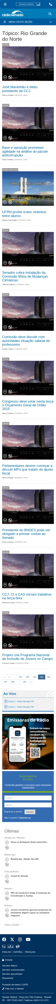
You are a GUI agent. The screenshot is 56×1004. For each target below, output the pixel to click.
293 (27, 677)
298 (12, 682)
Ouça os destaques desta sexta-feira (29, 842)
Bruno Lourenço (7, 542)
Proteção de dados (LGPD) (15, 984)
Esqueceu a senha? (13, 811)
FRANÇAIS (30, 952)
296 (48, 677)
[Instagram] (20, 940)
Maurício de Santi (8, 602)
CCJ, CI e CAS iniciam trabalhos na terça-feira (27, 596)
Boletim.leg (9, 854)
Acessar (30, 812)
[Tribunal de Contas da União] (17, 946)
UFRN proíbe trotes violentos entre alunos (24, 214)
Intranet (8, 960)
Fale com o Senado (14, 988)
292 (20, 677)
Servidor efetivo (9, 965)
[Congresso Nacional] (10, 946)
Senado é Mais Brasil (10, 169)
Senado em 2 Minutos (14, 838)
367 (25, 682)
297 (5, 682)
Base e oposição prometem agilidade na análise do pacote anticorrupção (25, 151)
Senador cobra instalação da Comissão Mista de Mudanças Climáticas (25, 276)
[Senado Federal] (28, 4)
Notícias (6, 45)
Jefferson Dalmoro (8, 284)
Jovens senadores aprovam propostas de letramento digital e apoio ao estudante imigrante (31, 913)
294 (34, 677)
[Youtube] (27, 940)
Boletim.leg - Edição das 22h (25, 859)
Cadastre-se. (25, 818)
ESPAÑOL (18, 952)
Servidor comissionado (13, 970)
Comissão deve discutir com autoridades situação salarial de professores (26, 340)
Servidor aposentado (12, 974)
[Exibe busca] (50, 13)
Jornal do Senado (19, 876)
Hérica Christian (7, 95)
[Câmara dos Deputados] (4, 946)
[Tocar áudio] (5, 77)
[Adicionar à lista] (10, 77)
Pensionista (7, 978)
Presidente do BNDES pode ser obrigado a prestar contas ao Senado (26, 534)
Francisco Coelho (8, 663)
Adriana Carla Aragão (9, 220)
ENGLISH (6, 952)
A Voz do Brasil (11, 871)
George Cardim (7, 349)
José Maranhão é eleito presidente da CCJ (19, 89)
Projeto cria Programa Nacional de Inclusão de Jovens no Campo (27, 657)
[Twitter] (12, 940)
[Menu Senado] (5, 4)
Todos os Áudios (12, 925)
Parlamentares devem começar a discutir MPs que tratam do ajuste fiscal (27, 469)
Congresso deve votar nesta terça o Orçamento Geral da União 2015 (27, 405)
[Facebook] (5, 940)
